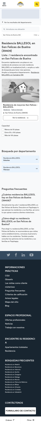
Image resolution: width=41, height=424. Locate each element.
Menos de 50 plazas (12, 129)
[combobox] (22, 29)
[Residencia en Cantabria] (16, 22)
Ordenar (9, 420)
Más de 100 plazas (11, 135)
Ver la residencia (19, 118)
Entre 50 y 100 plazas (12, 132)
